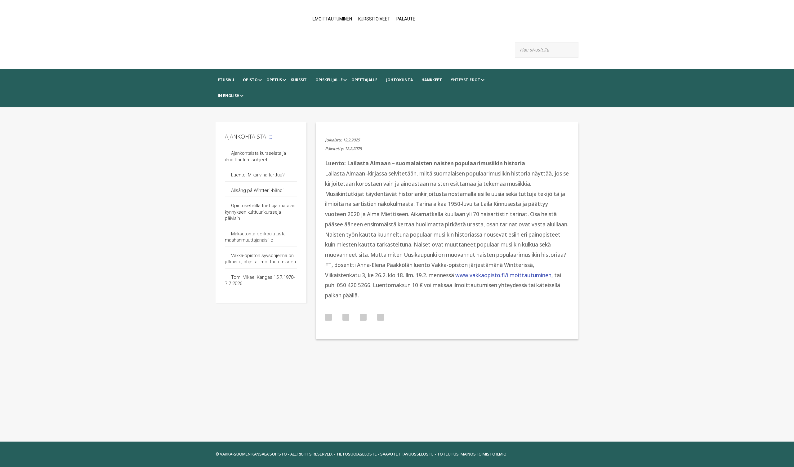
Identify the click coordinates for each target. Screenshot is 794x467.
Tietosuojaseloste (356, 454)
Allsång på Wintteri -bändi (257, 190)
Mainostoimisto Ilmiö (483, 454)
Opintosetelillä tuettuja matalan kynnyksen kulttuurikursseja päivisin (260, 212)
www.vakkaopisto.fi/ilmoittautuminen (503, 275)
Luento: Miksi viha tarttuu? (258, 175)
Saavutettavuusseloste (407, 454)
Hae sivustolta (574, 50)
